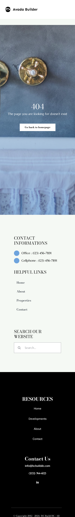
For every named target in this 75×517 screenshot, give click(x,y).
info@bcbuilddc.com (37, 465)
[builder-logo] (21, 8)
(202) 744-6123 (37, 473)
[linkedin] (37, 482)
